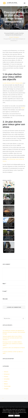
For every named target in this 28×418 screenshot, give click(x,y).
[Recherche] (14, 318)
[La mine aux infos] (10, 3)
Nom (4, 283)
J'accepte (11, 415)
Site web (5, 299)
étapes (23, 107)
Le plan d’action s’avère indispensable (13, 83)
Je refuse (17, 415)
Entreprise (15, 24)
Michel (22, 24)
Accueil (11, 37)
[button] (24, 3)
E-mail (5, 291)
